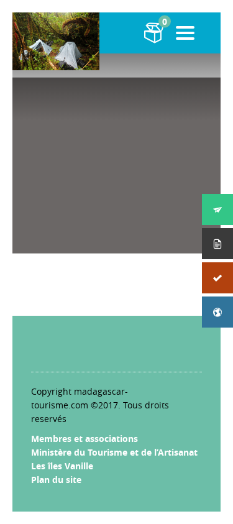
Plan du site (56, 479)
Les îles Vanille (62, 466)
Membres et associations (84, 438)
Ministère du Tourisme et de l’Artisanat (114, 452)
